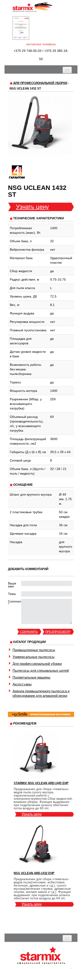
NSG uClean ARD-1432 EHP (34, 873)
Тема (12, 594)
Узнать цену (32, 206)
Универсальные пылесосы (33, 657)
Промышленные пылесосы (34, 650)
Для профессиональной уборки (40, 83)
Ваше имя (12, 584)
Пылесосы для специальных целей (41, 670)
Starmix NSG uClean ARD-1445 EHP (41, 783)
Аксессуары (22, 684)
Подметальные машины (31, 677)
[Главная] (32, 7)
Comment (14, 603)
